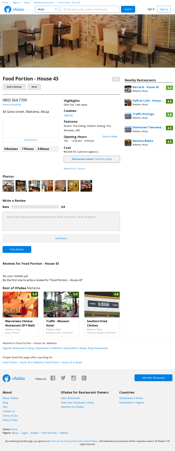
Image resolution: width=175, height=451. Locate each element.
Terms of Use (10, 415)
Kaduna (64, 432)
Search (128, 9)
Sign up (164, 9)
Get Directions (31, 139)
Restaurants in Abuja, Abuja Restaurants (85, 348)
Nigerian (68, 115)
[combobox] (47, 9)
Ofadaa (14, 9)
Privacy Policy (10, 420)
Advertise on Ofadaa (72, 406)
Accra (14, 429)
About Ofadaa (10, 398)
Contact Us (9, 411)
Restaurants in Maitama (48, 348)
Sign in (151, 9)
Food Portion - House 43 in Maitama (23, 362)
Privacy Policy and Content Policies (81, 441)
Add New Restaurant (153, 377)
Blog (5, 402)
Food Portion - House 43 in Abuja (63, 362)
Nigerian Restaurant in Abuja (18, 348)
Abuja (15, 432)
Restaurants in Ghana (131, 398)
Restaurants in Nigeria (131, 402)
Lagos (24, 432)
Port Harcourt (49, 432)
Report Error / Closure (74, 168)
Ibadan (34, 432)
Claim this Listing (92, 158)
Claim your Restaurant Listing (77, 402)
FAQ (5, 406)
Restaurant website (12, 104)
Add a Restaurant (70, 398)
